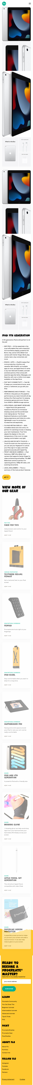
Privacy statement (8, 1079)
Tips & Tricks (6, 1016)
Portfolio (5, 1049)
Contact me (6, 1052)
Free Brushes (6, 1036)
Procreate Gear (7, 1033)
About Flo (5, 1046)
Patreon (4, 1072)
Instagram (5, 1063)
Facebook (5, 1069)
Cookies (22, 1079)
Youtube (5, 1066)
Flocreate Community (9, 1001)
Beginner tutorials (8, 1007)
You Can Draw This (8, 1004)
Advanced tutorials (8, 1013)
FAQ (3, 1019)
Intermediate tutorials (9, 1010)
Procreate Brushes (8, 1030)
